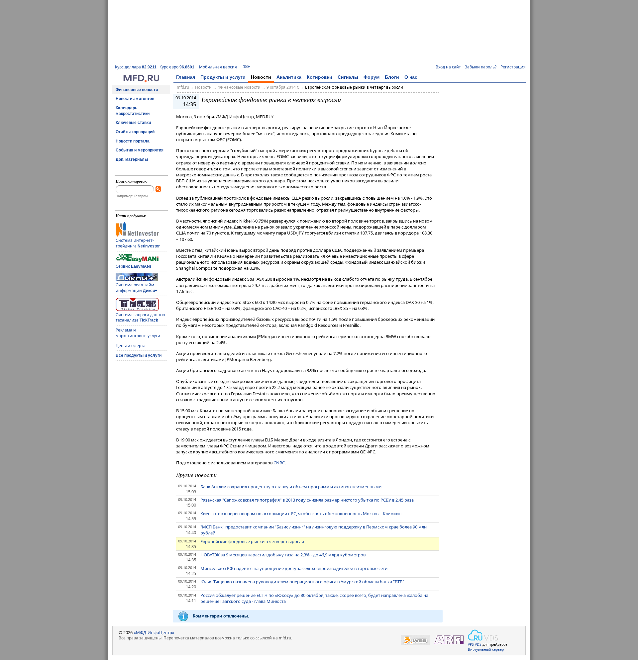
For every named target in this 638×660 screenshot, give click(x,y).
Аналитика (288, 77)
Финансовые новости (137, 89)
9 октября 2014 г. (282, 87)
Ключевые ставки (133, 122)
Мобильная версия (218, 67)
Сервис (133, 266)
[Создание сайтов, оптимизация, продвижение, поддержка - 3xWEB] (415, 640)
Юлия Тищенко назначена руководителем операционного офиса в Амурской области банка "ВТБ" (302, 582)
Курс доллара (136, 67)
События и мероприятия (139, 150)
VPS (471, 644)
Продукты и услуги (223, 77)
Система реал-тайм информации (136, 287)
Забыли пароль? (480, 67)
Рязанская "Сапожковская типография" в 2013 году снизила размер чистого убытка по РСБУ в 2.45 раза (307, 500)
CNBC (279, 463)
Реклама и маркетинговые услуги (138, 332)
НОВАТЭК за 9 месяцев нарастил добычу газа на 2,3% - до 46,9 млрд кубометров (283, 555)
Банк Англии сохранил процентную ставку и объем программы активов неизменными (290, 487)
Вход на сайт (448, 67)
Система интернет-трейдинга (138, 243)
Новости (261, 77)
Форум (371, 77)
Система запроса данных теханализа (140, 317)
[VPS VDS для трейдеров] (483, 635)
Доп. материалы (132, 159)
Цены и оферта (131, 345)
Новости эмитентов (135, 98)
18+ (246, 66)
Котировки (319, 77)
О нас (410, 77)
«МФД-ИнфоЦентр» (154, 632)
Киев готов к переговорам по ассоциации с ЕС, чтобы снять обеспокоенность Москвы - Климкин (300, 514)
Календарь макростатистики (133, 111)
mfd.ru (183, 87)
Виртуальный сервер (486, 649)
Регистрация (513, 67)
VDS (478, 644)
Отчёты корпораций (135, 132)
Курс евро (177, 67)
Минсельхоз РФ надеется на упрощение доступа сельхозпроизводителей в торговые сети (293, 568)
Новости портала (133, 141)
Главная (185, 77)
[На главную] (141, 81)
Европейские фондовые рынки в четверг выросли (354, 87)
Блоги (392, 77)
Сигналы (348, 77)
